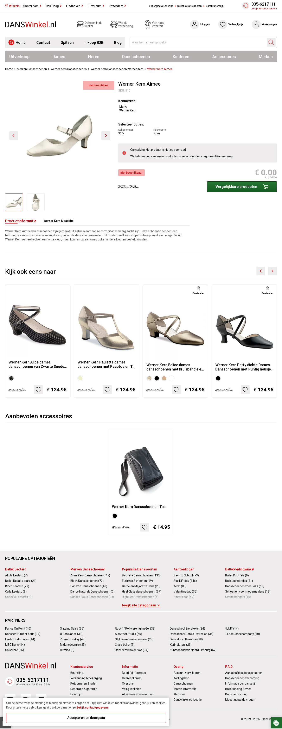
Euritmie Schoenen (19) (137, 580)
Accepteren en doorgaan (86, 718)
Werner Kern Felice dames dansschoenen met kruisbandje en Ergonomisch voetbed (174, 367)
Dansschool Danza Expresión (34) (191, 634)
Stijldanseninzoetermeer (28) (134, 639)
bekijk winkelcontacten (264, 8)
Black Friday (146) (185, 580)
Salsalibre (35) (14, 650)
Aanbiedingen (184, 569)
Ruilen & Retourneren (189, 6)
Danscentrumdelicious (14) (22, 634)
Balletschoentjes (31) (239, 580)
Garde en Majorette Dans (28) (141, 586)
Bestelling (76, 672)
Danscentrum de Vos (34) (131, 650)
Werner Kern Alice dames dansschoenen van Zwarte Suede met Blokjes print (36, 364)
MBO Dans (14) (15, 644)
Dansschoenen (136, 56)
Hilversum (95, 6)
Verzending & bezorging (86, 678)
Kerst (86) (180, 586)
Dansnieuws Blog (236, 694)
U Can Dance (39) (71, 634)
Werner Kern (127, 110)
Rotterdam (116, 6)
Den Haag (52, 6)
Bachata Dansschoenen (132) (141, 575)
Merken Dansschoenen (87, 569)
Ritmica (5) (67, 650)
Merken (266, 56)
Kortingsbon (181, 678)
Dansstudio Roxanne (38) (186, 639)
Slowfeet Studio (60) (128, 634)
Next (272, 271)
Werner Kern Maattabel (59, 220)
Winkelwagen (269, 24)
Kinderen (181, 56)
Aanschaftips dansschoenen (244, 672)
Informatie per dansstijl (240, 683)
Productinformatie (20, 221)
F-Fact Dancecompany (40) (242, 634)
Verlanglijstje (235, 24)
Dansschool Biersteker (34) (187, 628)
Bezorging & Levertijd (161, 6)
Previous (260, 271)
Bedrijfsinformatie (134, 672)
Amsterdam (31, 6)
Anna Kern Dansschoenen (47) (90, 575)
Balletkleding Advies (238, 689)
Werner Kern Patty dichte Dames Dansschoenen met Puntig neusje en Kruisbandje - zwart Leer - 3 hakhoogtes (243, 367)
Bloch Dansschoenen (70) (87, 580)
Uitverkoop (19, 56)
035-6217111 (263, 4)
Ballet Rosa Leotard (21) (21, 580)
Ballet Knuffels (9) (237, 575)
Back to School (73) (186, 575)
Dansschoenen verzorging (242, 678)
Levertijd (76, 694)
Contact (43, 42)
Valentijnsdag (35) (185, 591)
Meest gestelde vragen (240, 699)
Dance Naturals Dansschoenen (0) (92, 591)
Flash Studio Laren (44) (20, 639)
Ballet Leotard (15, 569)
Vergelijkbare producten (236, 186)
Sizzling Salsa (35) (72, 628)
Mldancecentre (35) (73, 644)
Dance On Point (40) (18, 628)
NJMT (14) (232, 628)
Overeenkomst (131, 678)
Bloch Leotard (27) (17, 586)
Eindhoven (73, 6)
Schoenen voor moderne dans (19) (247, 591)
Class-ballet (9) (125, 644)
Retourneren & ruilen (83, 683)
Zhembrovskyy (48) (72, 639)
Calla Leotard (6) (16, 591)
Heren (93, 56)
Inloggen (205, 24)
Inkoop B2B (93, 42)
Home (21, 42)
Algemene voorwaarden (138, 694)
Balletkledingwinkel (239, 569)
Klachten (179, 694)
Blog (118, 42)
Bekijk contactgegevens (92, 707)
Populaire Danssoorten (139, 569)
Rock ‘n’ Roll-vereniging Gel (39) (135, 628)
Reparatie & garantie (83, 689)
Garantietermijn (215, 6)
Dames (58, 56)
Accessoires (224, 56)
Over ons (128, 683)
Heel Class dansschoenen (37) (141, 591)
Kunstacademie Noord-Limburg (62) (193, 650)
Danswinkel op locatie (188, 699)
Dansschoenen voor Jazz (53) (244, 586)
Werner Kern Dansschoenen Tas (139, 506)
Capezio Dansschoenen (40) (88, 586)
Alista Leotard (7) (16, 575)
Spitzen (67, 42)
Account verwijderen (187, 672)
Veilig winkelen (131, 689)
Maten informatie (185, 689)
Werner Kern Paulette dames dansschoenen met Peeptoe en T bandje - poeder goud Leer (105, 364)
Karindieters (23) (181, 644)
